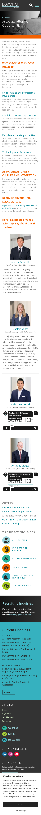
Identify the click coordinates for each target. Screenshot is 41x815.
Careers (7, 503)
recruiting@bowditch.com (20, 614)
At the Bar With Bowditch (20, 549)
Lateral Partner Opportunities (17, 511)
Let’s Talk (12, 734)
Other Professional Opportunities (19, 519)
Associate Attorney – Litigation (17, 638)
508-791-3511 (14, 728)
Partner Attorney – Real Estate (17, 659)
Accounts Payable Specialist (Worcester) (15, 683)
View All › (9, 692)
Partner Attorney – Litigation (16, 655)
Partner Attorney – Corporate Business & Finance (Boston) (16, 644)
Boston (5, 710)
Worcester (6, 721)
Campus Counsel (20, 567)
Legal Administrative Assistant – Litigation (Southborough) (17, 670)
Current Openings (11, 523)
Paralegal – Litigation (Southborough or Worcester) (20, 676)
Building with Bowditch (24, 558)
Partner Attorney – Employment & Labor (18, 650)
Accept (20, 804)
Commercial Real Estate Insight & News (24, 576)
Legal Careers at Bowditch (15, 507)
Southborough (8, 717)
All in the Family (20, 540)
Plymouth (6, 713)
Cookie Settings (20, 811)
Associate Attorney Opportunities (19, 515)
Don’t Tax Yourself (21, 585)
